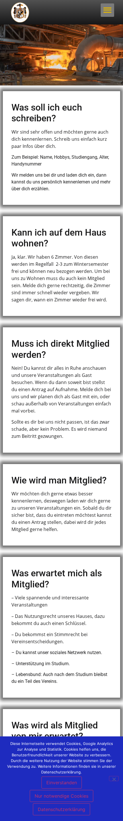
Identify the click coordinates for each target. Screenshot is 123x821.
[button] (107, 10)
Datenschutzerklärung (61, 809)
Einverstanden (61, 782)
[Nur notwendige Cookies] (114, 778)
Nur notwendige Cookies (61, 796)
